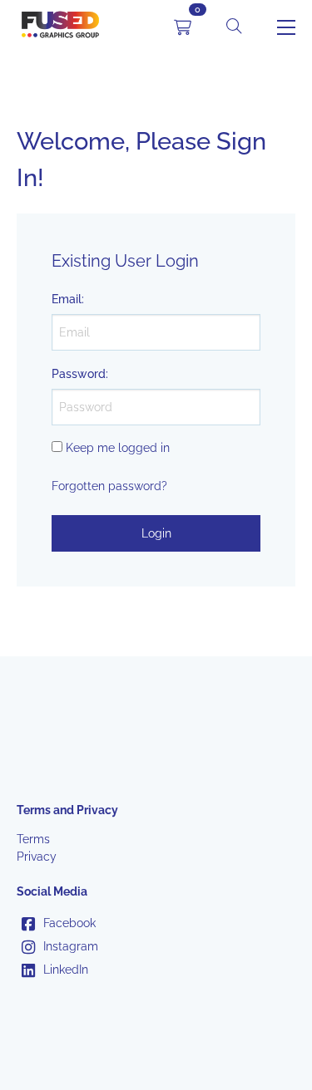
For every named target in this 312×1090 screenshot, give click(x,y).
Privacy (37, 856)
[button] (234, 27)
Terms (33, 839)
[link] (60, 27)
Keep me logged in (118, 447)
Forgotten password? (109, 486)
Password (79, 374)
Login (156, 533)
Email (67, 299)
